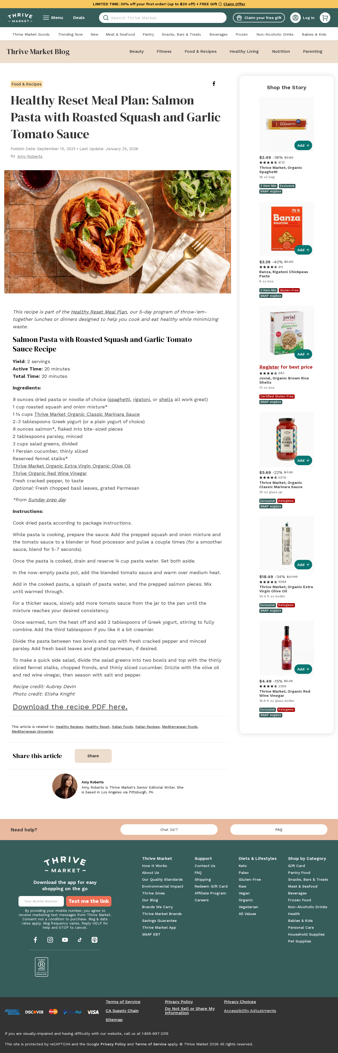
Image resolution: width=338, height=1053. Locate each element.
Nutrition (281, 51)
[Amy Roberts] (64, 786)
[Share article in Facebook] (218, 83)
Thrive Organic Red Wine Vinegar (50, 473)
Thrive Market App (159, 927)
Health (294, 914)
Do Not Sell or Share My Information (190, 1011)
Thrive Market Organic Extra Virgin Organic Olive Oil (72, 466)
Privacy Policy (179, 1002)
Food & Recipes (201, 51)
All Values (247, 914)
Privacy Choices (240, 1002)
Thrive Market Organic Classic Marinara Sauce (87, 414)
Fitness (164, 51)
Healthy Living (244, 51)
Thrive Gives (153, 893)
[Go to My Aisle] (20, 17)
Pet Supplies (299, 941)
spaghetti (119, 399)
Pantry (148, 34)
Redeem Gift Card (211, 886)
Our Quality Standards (162, 879)
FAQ (278, 829)
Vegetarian (248, 907)
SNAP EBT (151, 934)
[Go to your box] (325, 17)
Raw (242, 886)
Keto (243, 866)
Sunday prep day (47, 499)
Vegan (244, 893)
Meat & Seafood (120, 34)
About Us (150, 872)
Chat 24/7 (169, 829)
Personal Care (301, 927)
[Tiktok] (79, 939)
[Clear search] (224, 17)
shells (166, 399)
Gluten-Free (250, 879)
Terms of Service (123, 1002)
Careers (202, 900)
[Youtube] (65, 939)
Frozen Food (299, 900)
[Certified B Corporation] (41, 967)
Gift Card (296, 866)
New (94, 34)
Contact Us (205, 866)
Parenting (312, 51)
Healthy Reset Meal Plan (99, 312)
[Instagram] (50, 939)
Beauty (136, 51)
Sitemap (114, 1020)
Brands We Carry (157, 907)
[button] (325, 17)
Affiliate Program (210, 893)
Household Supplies (306, 934)
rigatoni (141, 399)
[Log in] (295, 17)
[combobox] (163, 17)
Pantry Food (299, 872)
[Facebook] (35, 939)
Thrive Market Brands (162, 914)
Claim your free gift (263, 18)
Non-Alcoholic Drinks (275, 34)
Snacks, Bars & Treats (181, 34)
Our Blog (150, 900)
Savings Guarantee (159, 920)
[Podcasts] (94, 939)
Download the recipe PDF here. (70, 706)
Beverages (218, 34)
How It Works (154, 866)
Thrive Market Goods (31, 34)
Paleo (244, 872)
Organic (246, 900)
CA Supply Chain (122, 1011)
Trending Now (70, 34)
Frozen (242, 34)
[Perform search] (105, 18)
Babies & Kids (314, 34)
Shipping (203, 879)
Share (93, 755)
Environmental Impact (162, 886)
